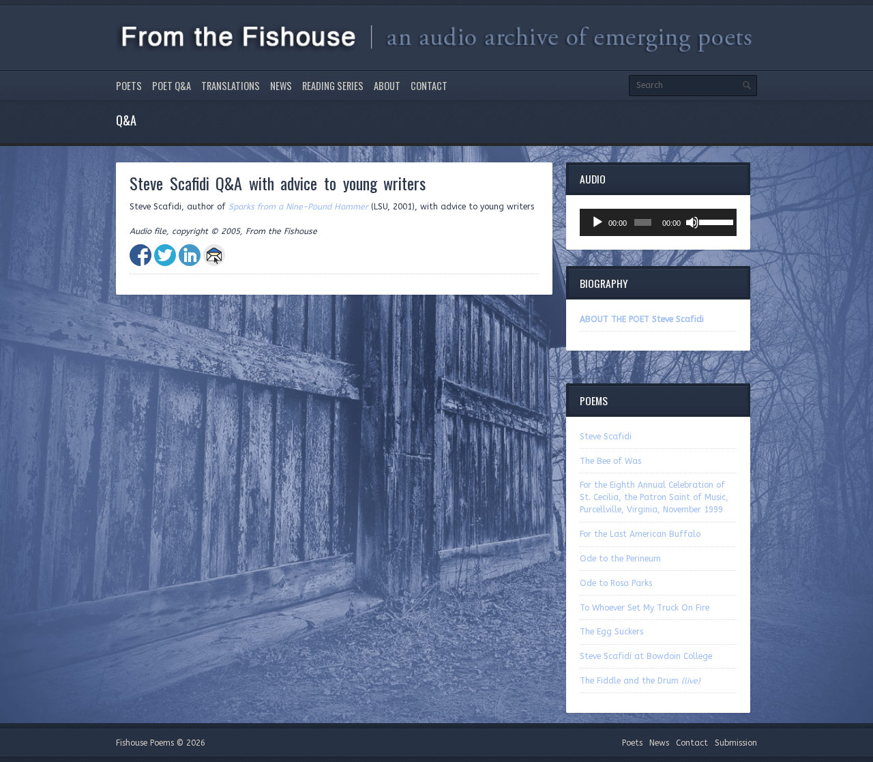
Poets (129, 85)
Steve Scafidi (606, 436)
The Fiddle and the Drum (640, 681)
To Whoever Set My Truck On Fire (644, 608)
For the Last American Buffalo (640, 534)
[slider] (714, 221)
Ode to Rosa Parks (616, 583)
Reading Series (333, 85)
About (387, 85)
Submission (736, 743)
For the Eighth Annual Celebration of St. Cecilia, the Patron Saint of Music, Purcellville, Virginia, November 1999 (654, 497)
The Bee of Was (610, 461)
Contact (429, 85)
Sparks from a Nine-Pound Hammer (298, 206)
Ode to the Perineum (620, 558)
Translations (230, 85)
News (281, 85)
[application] (658, 222)
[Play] (597, 222)
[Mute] (692, 222)
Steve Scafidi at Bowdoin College (646, 656)
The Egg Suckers (611, 631)
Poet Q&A (171, 85)
